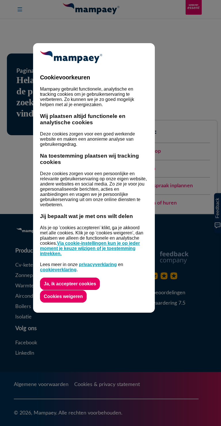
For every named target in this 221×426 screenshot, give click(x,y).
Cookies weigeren (63, 296)
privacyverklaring (98, 264)
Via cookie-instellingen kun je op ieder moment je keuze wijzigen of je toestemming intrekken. (90, 248)
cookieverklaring (58, 269)
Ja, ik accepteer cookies (70, 283)
